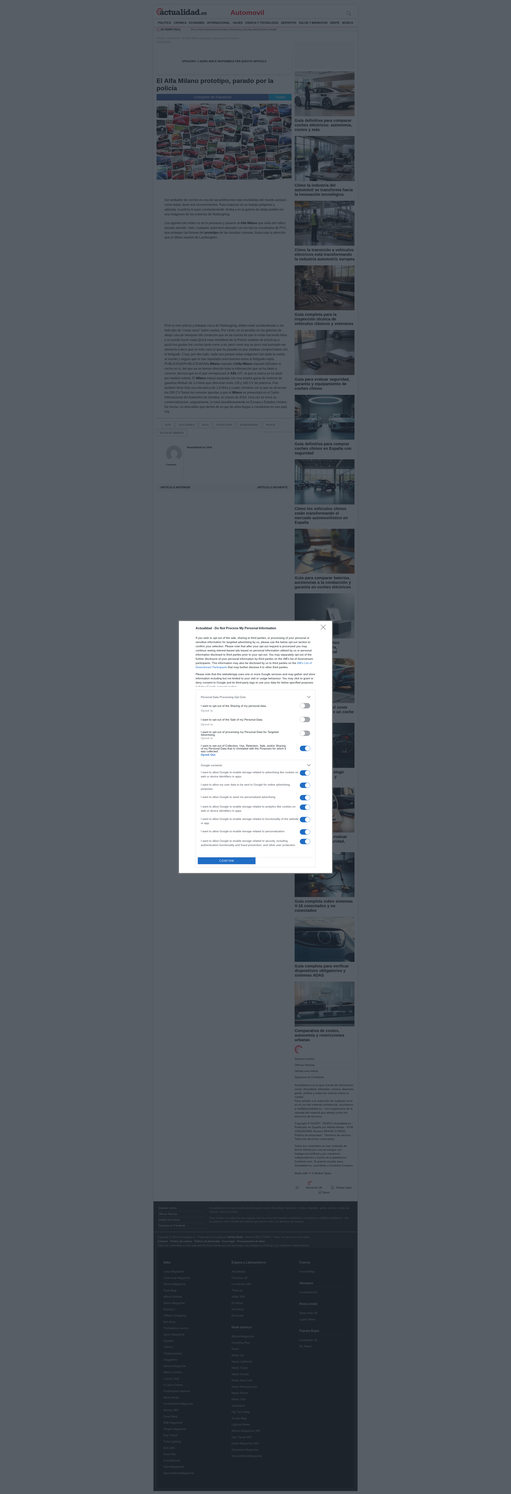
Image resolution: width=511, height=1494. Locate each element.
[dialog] (255, 747)
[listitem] (255, 697)
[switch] (305, 705)
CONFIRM (226, 860)
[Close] (324, 628)
